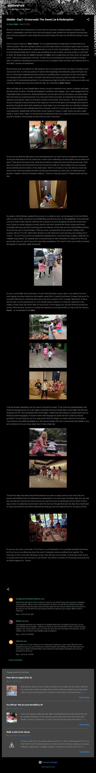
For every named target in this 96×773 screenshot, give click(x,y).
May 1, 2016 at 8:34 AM (24, 634)
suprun (53, 767)
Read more (84, 698)
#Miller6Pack (16, 5)
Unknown (19, 641)
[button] (88, 20)
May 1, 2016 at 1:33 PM (24, 654)
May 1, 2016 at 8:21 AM (24, 614)
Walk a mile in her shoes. (18, 732)
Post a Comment (15, 660)
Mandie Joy (20, 621)
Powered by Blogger (49, 762)
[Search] (92, 6)
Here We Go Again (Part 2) (19, 677)
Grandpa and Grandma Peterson (28, 599)
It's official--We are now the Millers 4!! (25, 705)
